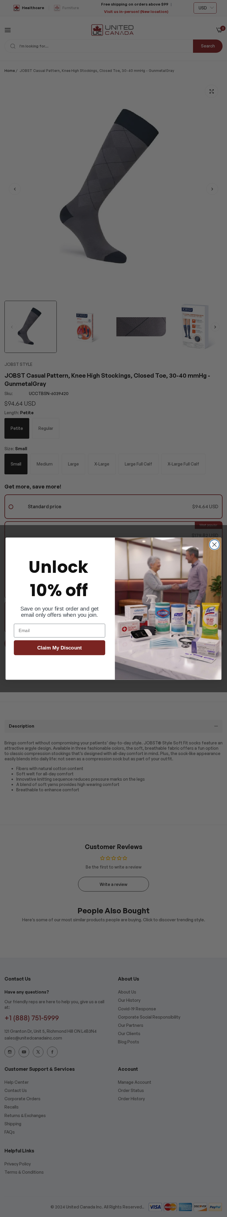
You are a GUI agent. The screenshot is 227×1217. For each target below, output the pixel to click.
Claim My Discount (59, 648)
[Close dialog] (214, 545)
